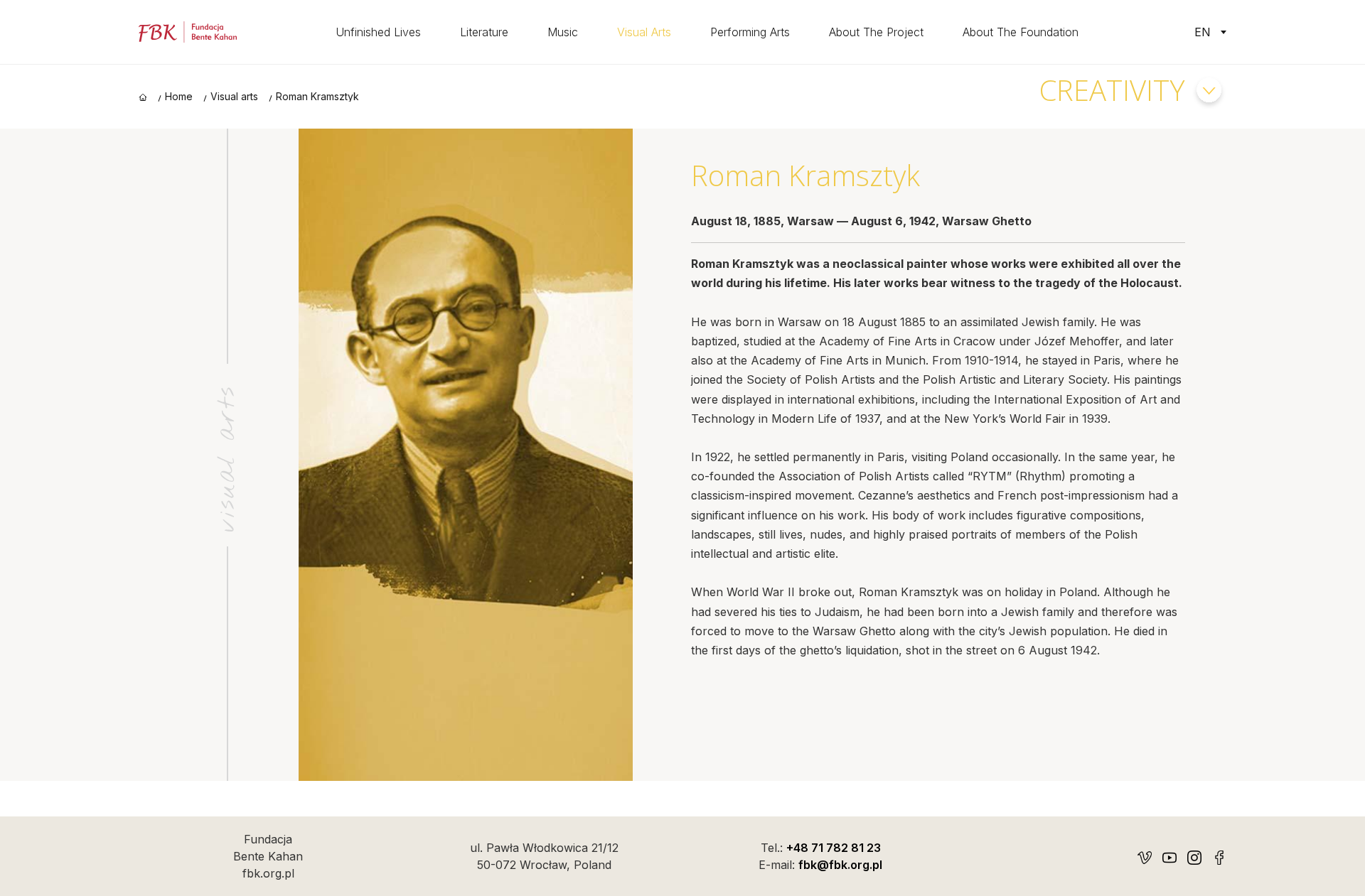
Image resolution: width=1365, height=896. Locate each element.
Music (562, 32)
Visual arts (644, 32)
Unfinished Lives (378, 32)
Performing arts (750, 32)
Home (179, 97)
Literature (484, 32)
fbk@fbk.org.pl (840, 865)
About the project (876, 32)
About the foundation (1020, 32)
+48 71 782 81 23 (833, 848)
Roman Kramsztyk (317, 97)
